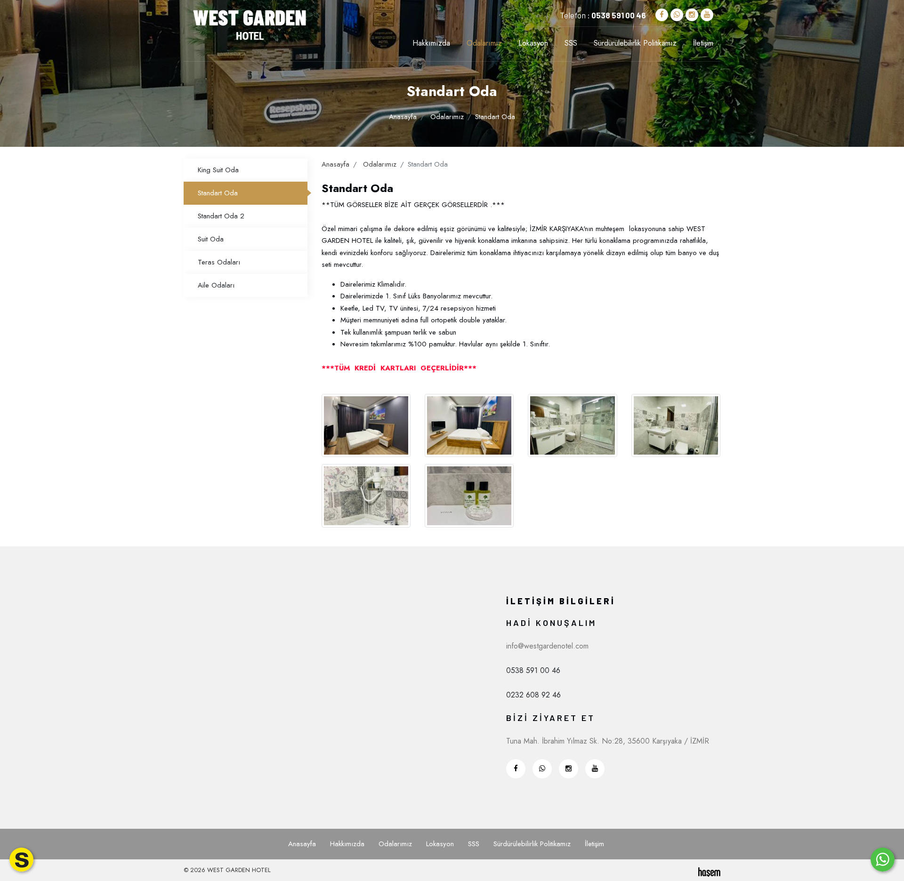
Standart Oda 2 (221, 216)
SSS (571, 43)
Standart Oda (218, 193)
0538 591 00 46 (533, 670)
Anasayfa (403, 117)
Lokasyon (533, 43)
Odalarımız (484, 43)
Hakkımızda (431, 43)
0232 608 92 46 (533, 694)
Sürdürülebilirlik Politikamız (635, 43)
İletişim (703, 43)
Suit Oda (211, 239)
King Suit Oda (218, 170)
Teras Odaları (219, 262)
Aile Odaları (216, 285)
